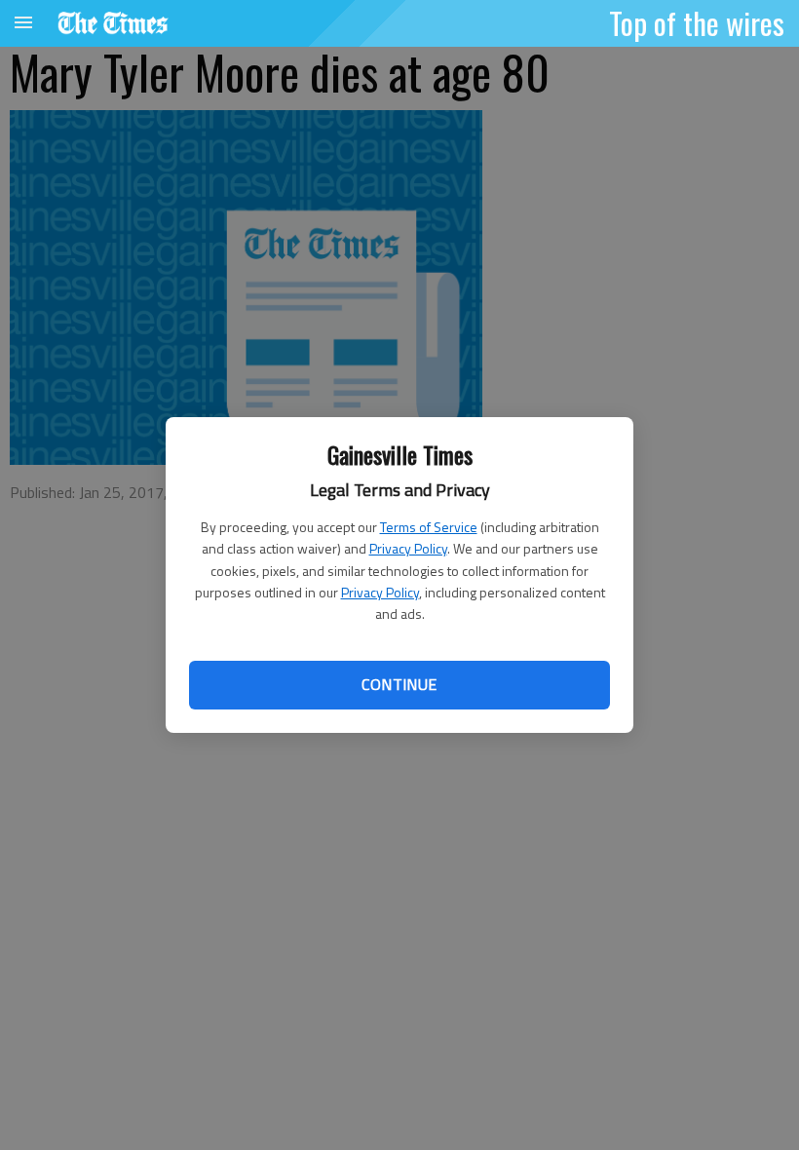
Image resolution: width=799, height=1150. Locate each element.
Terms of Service (428, 527)
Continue (399, 684)
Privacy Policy (408, 548)
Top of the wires (696, 22)
